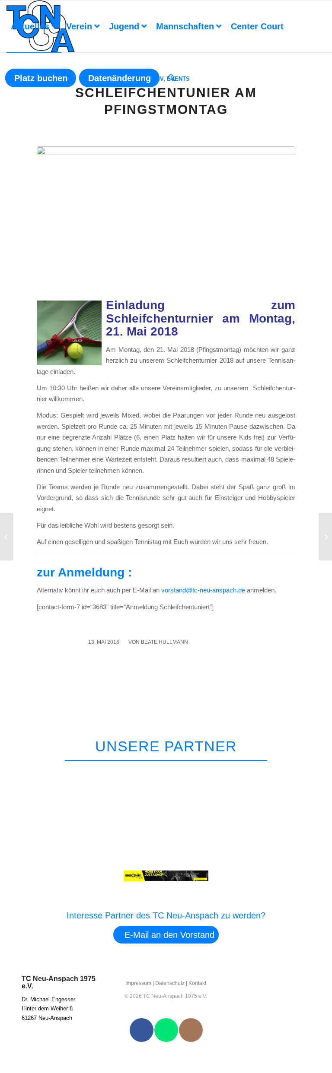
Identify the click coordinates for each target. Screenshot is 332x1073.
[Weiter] (309, 771)
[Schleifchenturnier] (166, 220)
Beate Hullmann (164, 642)
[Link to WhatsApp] (166, 1030)
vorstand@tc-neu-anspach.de (203, 590)
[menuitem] (33, 26)
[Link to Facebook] (141, 1030)
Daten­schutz (170, 983)
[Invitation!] (6, 536)
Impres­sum (138, 983)
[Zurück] (289, 771)
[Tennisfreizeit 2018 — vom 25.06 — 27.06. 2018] (325, 536)
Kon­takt (197, 983)
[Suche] (171, 78)
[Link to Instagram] (191, 1030)
